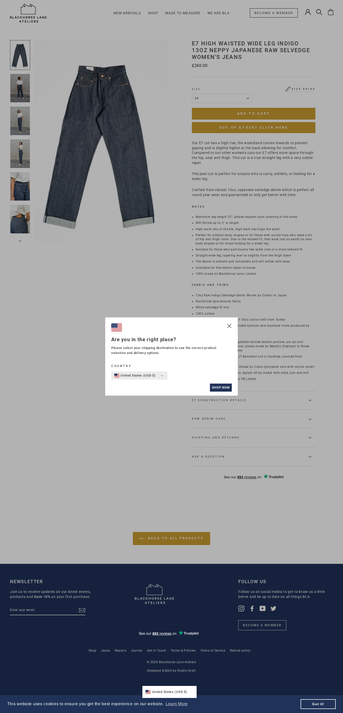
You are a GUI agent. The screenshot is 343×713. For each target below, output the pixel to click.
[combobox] (135, 375)
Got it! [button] (318, 704)
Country (121, 366)
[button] (229, 326)
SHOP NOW (221, 387)
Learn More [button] (177, 704)
